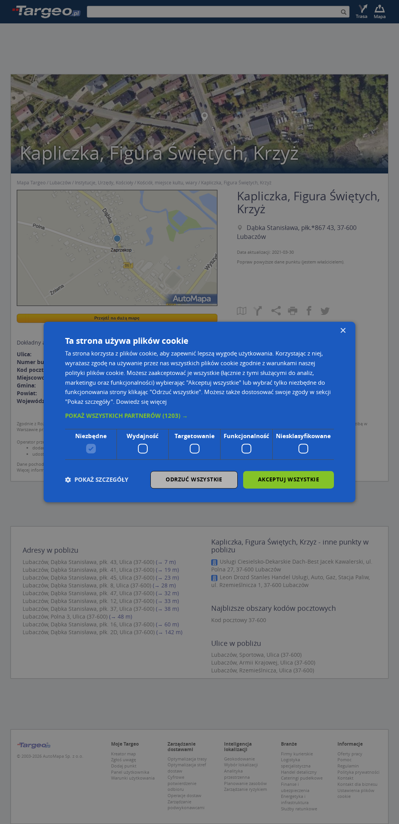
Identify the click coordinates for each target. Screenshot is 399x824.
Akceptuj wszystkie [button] (288, 479)
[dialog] (199, 412)
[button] (199, 415)
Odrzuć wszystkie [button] (194, 479)
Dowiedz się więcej (141, 402)
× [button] (343, 331)
